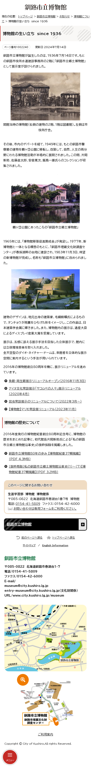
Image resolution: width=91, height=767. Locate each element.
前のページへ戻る (32, 537)
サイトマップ (29, 545)
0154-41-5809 (28, 503)
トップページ (25, 16)
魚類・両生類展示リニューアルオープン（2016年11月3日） (47, 381)
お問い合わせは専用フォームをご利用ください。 (45, 508)
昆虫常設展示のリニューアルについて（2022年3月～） (45, 401)
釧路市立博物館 (46, 16)
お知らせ (64, 16)
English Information (55, 545)
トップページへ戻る (63, 537)
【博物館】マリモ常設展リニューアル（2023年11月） (42, 409)
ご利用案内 (45, 734)
